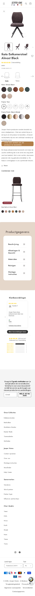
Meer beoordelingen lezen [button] (17, 331)
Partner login (8, 494)
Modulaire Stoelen (10, 427)
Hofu (5, 516)
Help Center (8, 472)
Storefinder (7, 468)
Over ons (7, 458)
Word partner (8, 489)
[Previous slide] (2, 76)
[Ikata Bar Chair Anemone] (6, 211)
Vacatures (7, 485)
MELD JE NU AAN (24, 395)
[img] (12, 303)
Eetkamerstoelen (9, 418)
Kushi (5, 525)
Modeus (24, 581)
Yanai (5, 511)
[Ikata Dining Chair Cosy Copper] (15, 89)
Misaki (6, 530)
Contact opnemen (10, 454)
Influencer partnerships (11, 499)
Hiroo (6, 521)
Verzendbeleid (28, 588)
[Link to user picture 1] (11, 321)
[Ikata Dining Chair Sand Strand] (9, 96)
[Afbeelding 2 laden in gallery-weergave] (17, 47)
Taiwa (6, 539)
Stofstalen (7, 441)
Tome (6, 544)
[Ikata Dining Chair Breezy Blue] (9, 89)
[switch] (31, 583)
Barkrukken (7, 422)
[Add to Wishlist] (32, 56)
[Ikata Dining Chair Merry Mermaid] (27, 89)
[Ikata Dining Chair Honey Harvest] (21, 89)
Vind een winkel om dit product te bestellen (14, 144)
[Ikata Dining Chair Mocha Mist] (3, 96)
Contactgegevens (18, 591)
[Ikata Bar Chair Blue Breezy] (9, 211)
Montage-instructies (10, 463)
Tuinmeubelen (8, 436)
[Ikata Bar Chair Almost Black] (2, 211)
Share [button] (6, 165)
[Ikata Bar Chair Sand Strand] (23, 211)
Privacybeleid (26, 584)
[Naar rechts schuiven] (33, 47)
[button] (4, 3)
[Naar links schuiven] (2, 47)
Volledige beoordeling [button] (15, 325)
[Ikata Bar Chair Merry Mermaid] (16, 211)
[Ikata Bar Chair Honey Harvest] (13, 211)
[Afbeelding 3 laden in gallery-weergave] (26, 47)
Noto (5, 534)
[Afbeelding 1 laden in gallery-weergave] (9, 47)
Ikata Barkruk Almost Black (9, 207)
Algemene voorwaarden (12, 588)
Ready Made (8, 432)
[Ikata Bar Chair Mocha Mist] (19, 211)
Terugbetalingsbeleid (13, 584)
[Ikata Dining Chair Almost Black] (3, 89)
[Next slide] (32, 76)
